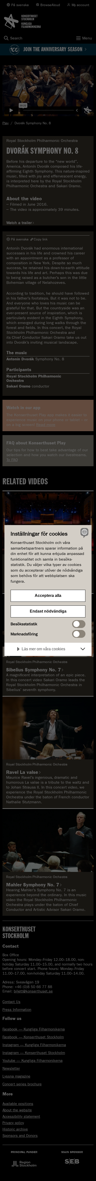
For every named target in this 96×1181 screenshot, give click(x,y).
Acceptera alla (48, 595)
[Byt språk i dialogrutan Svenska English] (84, 532)
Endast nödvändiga (48, 611)
